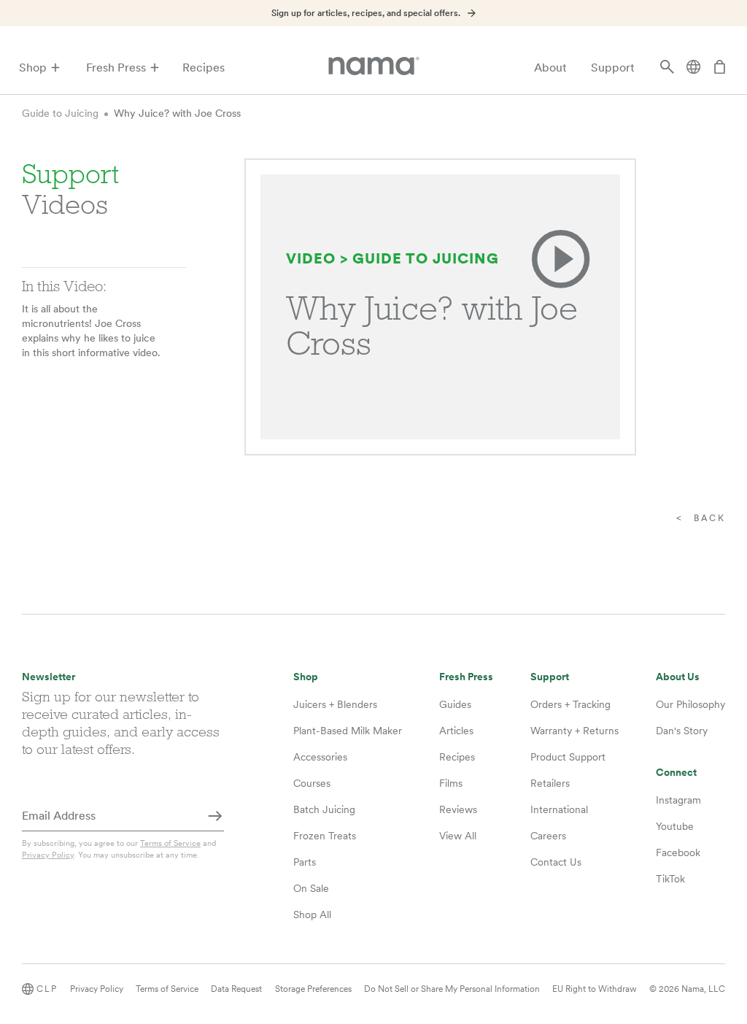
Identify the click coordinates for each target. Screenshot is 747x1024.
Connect (676, 772)
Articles (456, 730)
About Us (678, 676)
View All (457, 836)
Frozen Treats (324, 836)
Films (450, 783)
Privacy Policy (48, 855)
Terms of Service (170, 843)
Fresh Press (116, 67)
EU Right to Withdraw (594, 989)
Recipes (203, 67)
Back (709, 518)
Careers (548, 836)
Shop (33, 67)
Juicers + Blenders (335, 704)
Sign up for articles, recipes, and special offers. (365, 13)
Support (613, 67)
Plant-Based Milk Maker (347, 730)
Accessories (320, 757)
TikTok (670, 879)
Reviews (458, 809)
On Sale (311, 888)
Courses (311, 783)
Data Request (236, 989)
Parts (304, 862)
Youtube (675, 826)
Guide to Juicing (60, 113)
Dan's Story (682, 730)
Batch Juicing (324, 809)
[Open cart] (719, 68)
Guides (455, 704)
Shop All (312, 914)
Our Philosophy (690, 704)
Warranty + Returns (574, 730)
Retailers (550, 783)
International (559, 809)
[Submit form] (215, 816)
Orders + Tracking (570, 704)
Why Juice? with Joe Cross (177, 113)
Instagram (678, 800)
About (550, 67)
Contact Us (555, 862)
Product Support (567, 757)
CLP (47, 989)
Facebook (678, 852)
